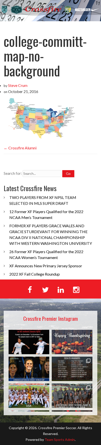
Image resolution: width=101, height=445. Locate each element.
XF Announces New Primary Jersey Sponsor (45, 265)
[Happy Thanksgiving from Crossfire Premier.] (72, 342)
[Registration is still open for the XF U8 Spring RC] (29, 342)
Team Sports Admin (60, 439)
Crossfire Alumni (20, 147)
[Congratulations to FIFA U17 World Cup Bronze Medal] (29, 369)
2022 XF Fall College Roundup (34, 274)
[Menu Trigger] (90, 26)
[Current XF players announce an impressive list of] (72, 369)
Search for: (13, 173)
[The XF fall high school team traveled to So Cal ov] (72, 395)
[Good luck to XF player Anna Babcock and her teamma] (29, 395)
